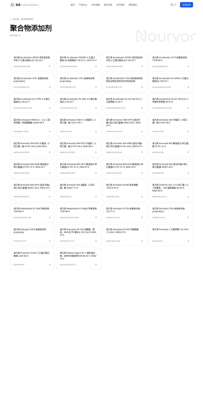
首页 (73, 4)
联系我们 (133, 4)
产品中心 (83, 4)
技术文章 (108, 4)
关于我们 (120, 4)
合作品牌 (95, 4)
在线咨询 (186, 4)
